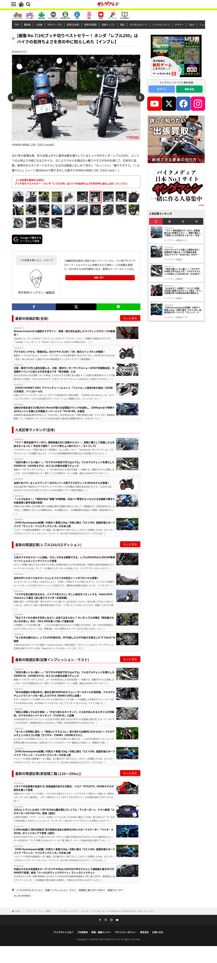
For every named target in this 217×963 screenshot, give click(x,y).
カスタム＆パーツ (138, 24)
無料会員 (189, 89)
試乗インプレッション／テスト (60, 890)
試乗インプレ (108, 24)
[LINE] (118, 306)
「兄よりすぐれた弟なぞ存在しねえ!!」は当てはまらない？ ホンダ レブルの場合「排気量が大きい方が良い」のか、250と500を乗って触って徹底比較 (64, 619)
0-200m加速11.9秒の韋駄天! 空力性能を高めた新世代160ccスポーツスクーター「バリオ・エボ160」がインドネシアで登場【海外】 (63, 831)
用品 (122, 24)
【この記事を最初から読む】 (72, 181)
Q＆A (191, 24)
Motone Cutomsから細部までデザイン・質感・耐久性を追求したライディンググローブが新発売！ (64, 332)
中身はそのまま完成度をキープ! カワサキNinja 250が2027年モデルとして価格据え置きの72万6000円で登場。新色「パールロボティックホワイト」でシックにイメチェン (64, 870)
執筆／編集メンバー (101, 932)
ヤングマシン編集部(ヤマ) (176, 317)
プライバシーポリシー (126, 932)
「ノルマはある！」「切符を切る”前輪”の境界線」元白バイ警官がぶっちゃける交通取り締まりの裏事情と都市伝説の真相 (64, 500)
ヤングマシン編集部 (173, 260)
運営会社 (144, 932)
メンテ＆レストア (161, 24)
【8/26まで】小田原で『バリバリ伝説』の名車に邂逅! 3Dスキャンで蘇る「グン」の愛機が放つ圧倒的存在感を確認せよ (183, 290)
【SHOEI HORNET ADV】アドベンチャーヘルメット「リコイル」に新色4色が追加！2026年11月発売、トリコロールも (63, 389)
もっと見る (130, 318)
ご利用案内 (82, 932)
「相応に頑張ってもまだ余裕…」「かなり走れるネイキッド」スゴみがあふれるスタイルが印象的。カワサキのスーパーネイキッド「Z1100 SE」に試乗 (64, 713)
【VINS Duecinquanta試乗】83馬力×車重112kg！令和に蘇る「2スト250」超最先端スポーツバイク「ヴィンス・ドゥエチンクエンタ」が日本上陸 (64, 524)
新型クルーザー (115, 890)
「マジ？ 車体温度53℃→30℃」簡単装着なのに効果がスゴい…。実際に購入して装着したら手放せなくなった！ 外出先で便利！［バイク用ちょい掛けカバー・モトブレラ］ (64, 444)
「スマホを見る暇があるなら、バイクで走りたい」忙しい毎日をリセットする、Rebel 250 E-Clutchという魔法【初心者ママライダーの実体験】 (63, 595)
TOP (16, 24)
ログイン (161, 89)
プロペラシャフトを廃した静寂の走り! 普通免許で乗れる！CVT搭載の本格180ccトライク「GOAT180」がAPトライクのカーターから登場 (182, 252)
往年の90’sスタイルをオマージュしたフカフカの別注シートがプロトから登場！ (56, 578)
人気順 (39, 24)
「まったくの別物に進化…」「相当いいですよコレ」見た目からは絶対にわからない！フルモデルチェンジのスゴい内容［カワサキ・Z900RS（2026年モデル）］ (64, 733)
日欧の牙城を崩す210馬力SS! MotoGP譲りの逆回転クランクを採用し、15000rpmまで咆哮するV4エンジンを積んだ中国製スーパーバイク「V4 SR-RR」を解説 (64, 409)
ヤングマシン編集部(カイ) (176, 240)
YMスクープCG (54, 24)
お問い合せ (157, 932)
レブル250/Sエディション (29, 890)
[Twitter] (76, 306)
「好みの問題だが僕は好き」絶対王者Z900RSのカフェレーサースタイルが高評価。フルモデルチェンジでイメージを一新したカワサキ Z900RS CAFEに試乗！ (64, 693)
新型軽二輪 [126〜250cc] (92, 890)
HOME (18, 911)
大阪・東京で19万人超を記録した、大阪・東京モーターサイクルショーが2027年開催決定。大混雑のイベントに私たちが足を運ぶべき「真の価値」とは (64, 369)
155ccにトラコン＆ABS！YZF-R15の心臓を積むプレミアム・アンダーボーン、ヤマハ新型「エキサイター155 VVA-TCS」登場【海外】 (64, 811)
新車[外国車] (90, 24)
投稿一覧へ (99, 277)
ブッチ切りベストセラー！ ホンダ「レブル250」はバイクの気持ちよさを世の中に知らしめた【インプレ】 (106, 911)
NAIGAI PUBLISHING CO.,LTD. (105, 939)
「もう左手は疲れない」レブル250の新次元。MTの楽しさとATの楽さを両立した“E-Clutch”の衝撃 (64, 639)
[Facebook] (34, 306)
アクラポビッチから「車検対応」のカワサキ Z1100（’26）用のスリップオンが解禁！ (59, 351)
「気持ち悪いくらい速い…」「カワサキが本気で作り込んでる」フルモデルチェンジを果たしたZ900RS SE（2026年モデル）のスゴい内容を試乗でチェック (64, 463)
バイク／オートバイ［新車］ (39, 911)
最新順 (27, 24)
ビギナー (179, 24)
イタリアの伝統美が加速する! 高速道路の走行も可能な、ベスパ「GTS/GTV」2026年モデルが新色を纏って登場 (64, 788)
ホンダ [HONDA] (22, 895)
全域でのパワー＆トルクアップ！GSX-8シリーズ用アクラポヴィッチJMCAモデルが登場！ (62, 482)
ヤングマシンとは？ (64, 932)
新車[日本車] (73, 24)
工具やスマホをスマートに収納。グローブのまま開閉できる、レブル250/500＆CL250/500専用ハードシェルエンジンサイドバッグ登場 (64, 558)
